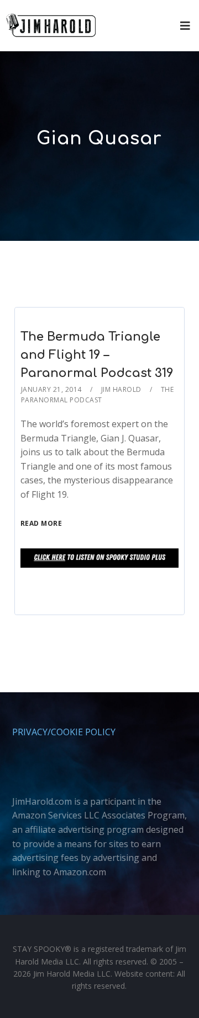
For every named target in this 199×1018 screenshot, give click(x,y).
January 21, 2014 (51, 389)
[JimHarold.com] (51, 25)
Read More (41, 523)
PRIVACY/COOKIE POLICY (64, 732)
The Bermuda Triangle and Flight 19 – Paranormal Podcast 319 (97, 355)
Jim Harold (121, 389)
